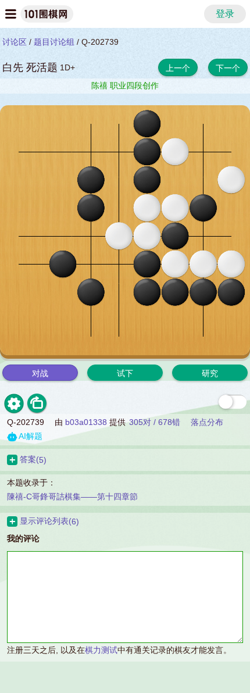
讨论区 (14, 42)
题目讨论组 (54, 42)
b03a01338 (86, 422)
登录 (225, 14)
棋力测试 (101, 650)
